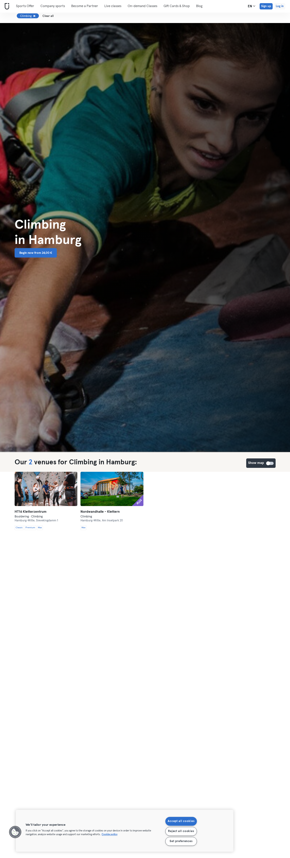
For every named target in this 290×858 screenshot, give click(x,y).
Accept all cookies (181, 821)
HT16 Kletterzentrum (31, 512)
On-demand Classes (142, 6)
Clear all (48, 16)
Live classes (112, 6)
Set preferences (181, 841)
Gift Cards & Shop (177, 6)
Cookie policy (109, 834)
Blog (199, 6)
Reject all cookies (181, 831)
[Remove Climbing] (34, 16)
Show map (270, 463)
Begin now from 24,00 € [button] (35, 252)
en (250, 6)
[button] (15, 832)
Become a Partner (84, 6)
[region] (124, 831)
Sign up (266, 6)
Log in (280, 6)
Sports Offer (25, 6)
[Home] (6, 6)
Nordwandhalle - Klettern (100, 512)
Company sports (52, 6)
